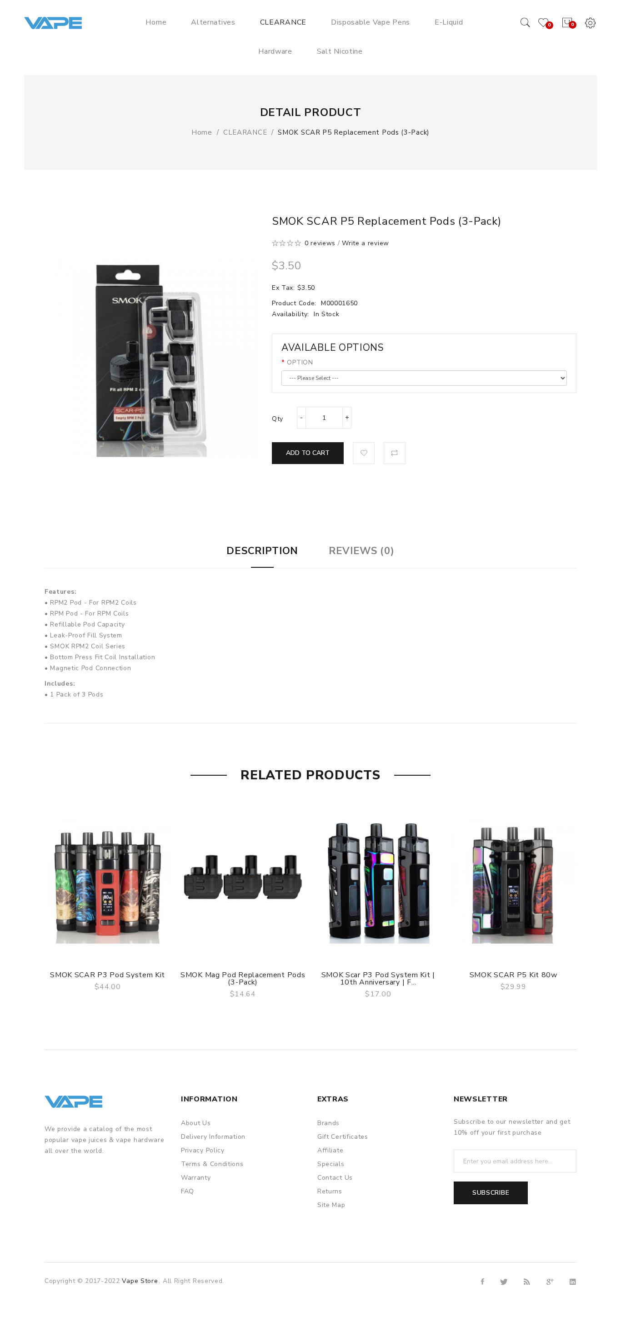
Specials (331, 1164)
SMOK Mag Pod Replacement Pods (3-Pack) (242, 978)
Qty (277, 418)
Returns (329, 1191)
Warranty (196, 1177)
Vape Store (140, 1281)
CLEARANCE (245, 132)
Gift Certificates (342, 1136)
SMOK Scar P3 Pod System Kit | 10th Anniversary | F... (378, 978)
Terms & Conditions (212, 1164)
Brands (328, 1123)
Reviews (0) (362, 551)
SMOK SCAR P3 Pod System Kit (107, 975)
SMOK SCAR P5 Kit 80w (513, 975)
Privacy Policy (203, 1150)
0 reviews (320, 243)
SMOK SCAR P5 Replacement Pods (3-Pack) (354, 132)
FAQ (187, 1191)
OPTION (300, 362)
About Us (196, 1123)
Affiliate (330, 1150)
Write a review (365, 243)
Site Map (331, 1205)
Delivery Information (213, 1136)
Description (262, 551)
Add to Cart (308, 453)
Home (201, 132)
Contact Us (335, 1177)
